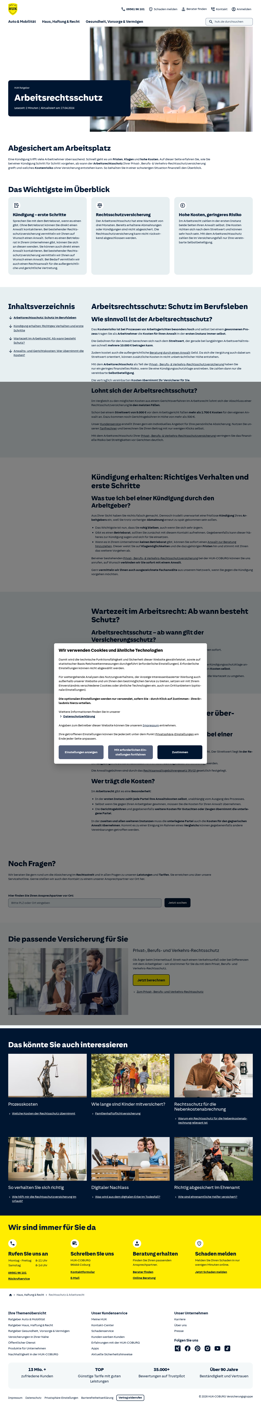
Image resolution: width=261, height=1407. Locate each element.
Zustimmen (180, 752)
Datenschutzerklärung (79, 716)
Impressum (151, 725)
